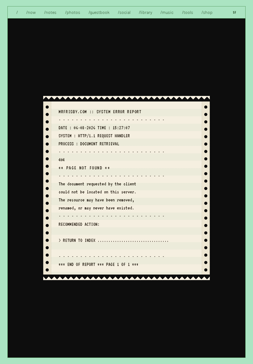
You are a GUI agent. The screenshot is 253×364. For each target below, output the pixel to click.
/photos (72, 12)
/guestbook (99, 12)
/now (31, 12)
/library (145, 12)
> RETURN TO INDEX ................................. (114, 240)
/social (124, 12)
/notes (50, 12)
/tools (187, 12)
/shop (207, 12)
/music (166, 12)
